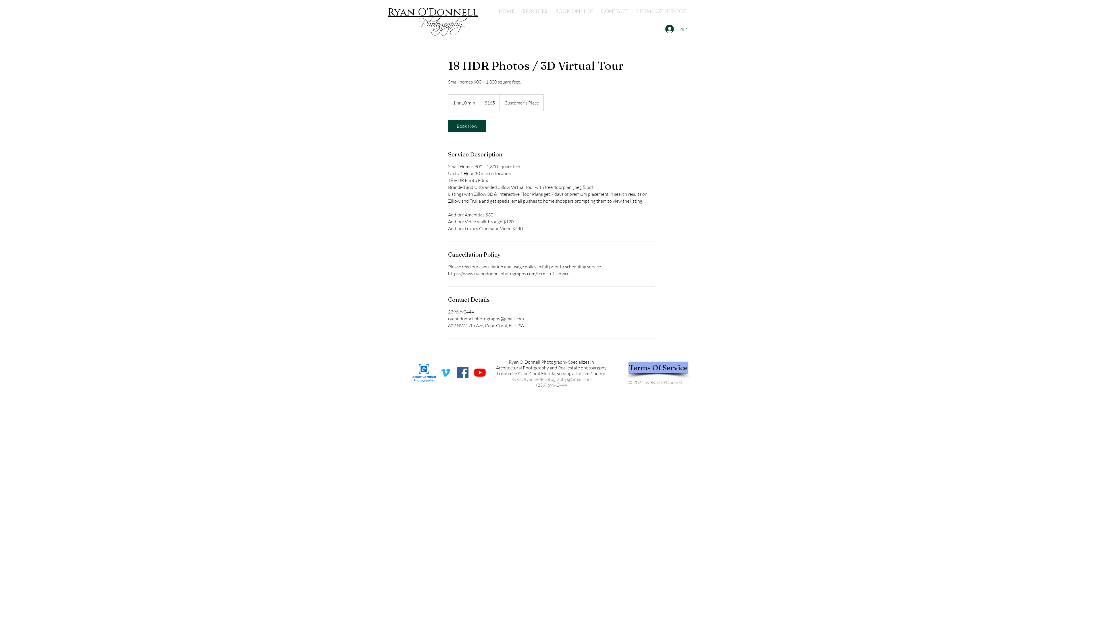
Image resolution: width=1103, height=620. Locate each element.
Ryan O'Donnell (433, 12)
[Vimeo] (445, 372)
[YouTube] (480, 372)
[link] (467, 126)
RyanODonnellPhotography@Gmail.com (551, 379)
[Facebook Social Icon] (462, 372)
